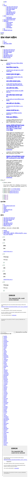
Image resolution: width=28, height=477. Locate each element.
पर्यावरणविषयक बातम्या (11, 18)
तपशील (10, 149)
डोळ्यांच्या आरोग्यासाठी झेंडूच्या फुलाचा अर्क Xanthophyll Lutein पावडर (15, 157)
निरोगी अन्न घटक (9, 14)
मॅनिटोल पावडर (6, 233)
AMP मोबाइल (6, 231)
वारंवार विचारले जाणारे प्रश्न (9, 19)
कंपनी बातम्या (9, 17)
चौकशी (7, 149)
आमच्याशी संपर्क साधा (7, 30)
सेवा (4, 29)
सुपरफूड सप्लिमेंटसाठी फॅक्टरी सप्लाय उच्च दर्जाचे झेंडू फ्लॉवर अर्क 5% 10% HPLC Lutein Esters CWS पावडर (15, 128)
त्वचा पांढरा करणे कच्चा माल (12, 6)
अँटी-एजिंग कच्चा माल (10, 13)
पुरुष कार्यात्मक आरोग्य (10, 12)
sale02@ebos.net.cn (14, 192)
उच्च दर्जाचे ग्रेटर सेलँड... (12, 88)
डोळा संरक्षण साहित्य (10, 9)
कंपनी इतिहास (9, 27)
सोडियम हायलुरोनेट (19, 233)
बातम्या (4, 16)
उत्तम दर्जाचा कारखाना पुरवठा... (13, 81)
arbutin (25, 233)
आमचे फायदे (8, 23)
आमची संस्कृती (9, 25)
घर (4, 4)
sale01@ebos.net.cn (14, 191)
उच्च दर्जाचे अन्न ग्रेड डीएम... (13, 103)
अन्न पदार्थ (8, 10)
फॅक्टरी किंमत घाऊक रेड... (12, 67)
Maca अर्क (5, 234)
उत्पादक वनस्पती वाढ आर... (13, 110)
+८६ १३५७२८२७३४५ (15, 188)
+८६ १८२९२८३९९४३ (15, 190)
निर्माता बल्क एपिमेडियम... (12, 117)
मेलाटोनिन (10, 234)
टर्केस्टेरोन (12, 233)
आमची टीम (8, 26)
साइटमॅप (5, 230)
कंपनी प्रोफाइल (9, 22)
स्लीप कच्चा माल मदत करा (11, 8)
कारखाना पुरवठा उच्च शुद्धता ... (13, 74)
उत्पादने (5, 5)
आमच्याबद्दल (5, 21)
